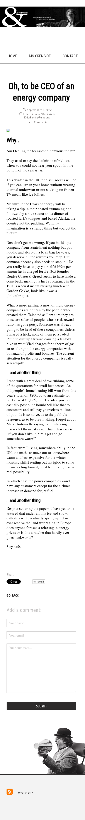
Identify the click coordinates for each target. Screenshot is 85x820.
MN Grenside (40, 56)
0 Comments (39, 122)
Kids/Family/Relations (37, 117)
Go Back (13, 595)
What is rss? (25, 793)
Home (12, 56)
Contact (70, 56)
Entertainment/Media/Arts (39, 114)
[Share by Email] (38, 582)
